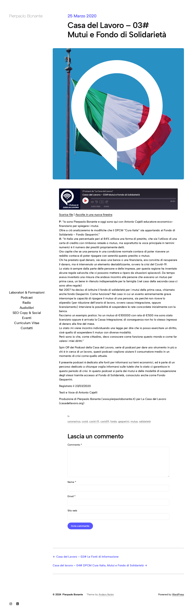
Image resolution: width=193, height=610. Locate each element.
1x (102, 202)
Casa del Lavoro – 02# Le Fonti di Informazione (87, 556)
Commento (75, 444)
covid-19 (94, 421)
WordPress (178, 594)
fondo (113, 421)
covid (85, 421)
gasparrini (123, 421)
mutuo (134, 421)
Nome (72, 481)
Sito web (72, 510)
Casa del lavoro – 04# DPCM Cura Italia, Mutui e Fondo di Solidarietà (98, 565)
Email (72, 496)
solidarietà (145, 421)
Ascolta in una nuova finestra (93, 214)
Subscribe (95, 206)
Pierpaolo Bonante (26, 16)
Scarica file (66, 214)
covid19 (104, 421)
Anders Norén (106, 594)
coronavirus (74, 421)
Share (106, 206)
